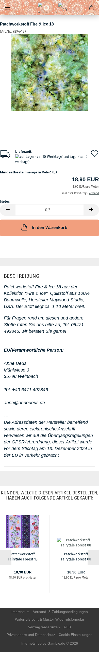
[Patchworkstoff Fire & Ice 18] (49, 72)
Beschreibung (21, 276)
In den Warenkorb (49, 227)
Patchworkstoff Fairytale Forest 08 (76, 556)
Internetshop (31, 643)
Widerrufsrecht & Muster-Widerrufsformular (49, 619)
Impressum (20, 612)
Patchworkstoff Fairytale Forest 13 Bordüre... (23, 556)
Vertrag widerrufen (44, 627)
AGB (67, 627)
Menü (7, 7)
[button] (7, 210)
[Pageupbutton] (85, 644)
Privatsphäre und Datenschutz (31, 635)
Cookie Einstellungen (75, 635)
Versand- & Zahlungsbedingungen (60, 612)
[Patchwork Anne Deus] (49, 7)
